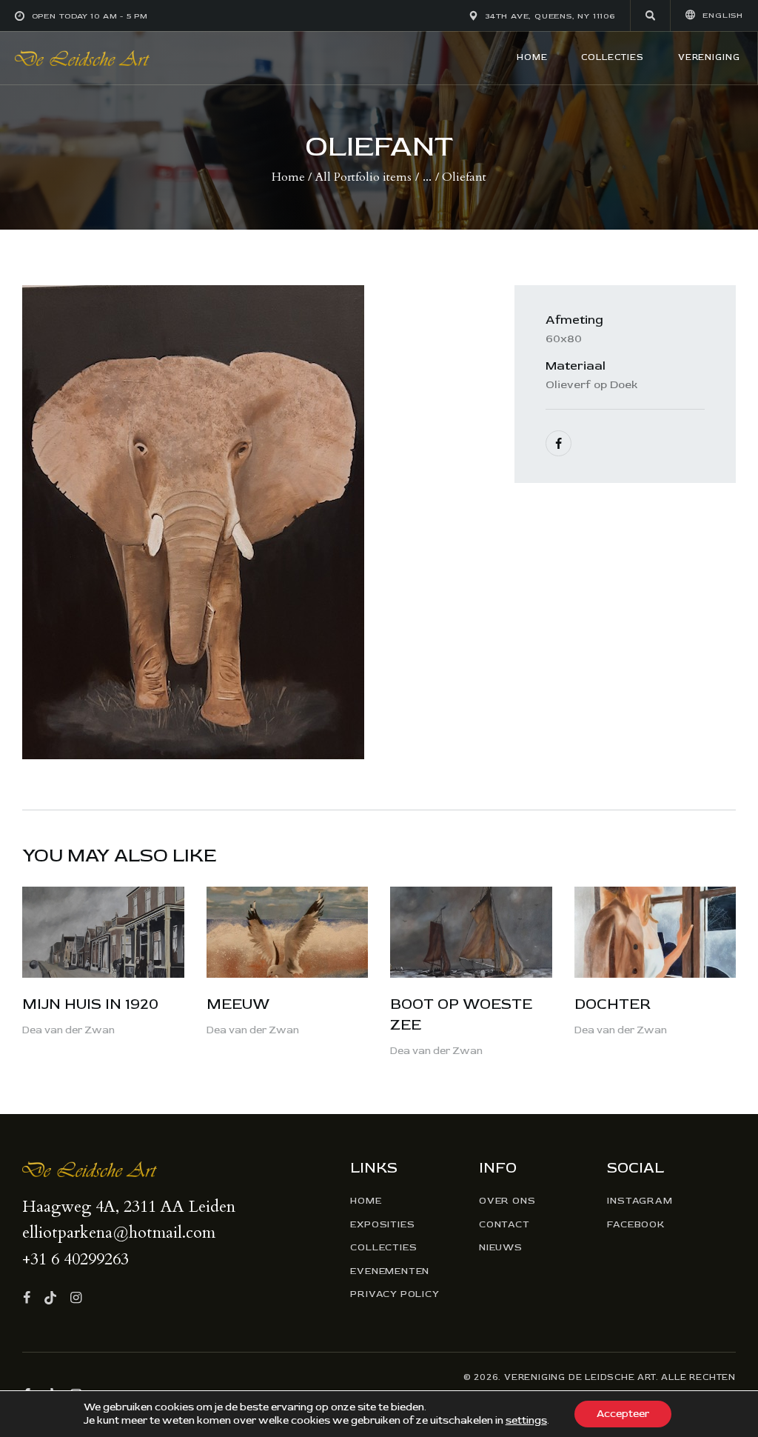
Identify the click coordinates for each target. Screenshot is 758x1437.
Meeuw (238, 1004)
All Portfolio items (363, 177)
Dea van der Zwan (68, 1030)
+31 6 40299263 (75, 1259)
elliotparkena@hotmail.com (118, 1232)
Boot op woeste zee (461, 1014)
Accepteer (623, 1413)
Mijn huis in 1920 (90, 1004)
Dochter (612, 1004)
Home (288, 177)
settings (526, 1420)
